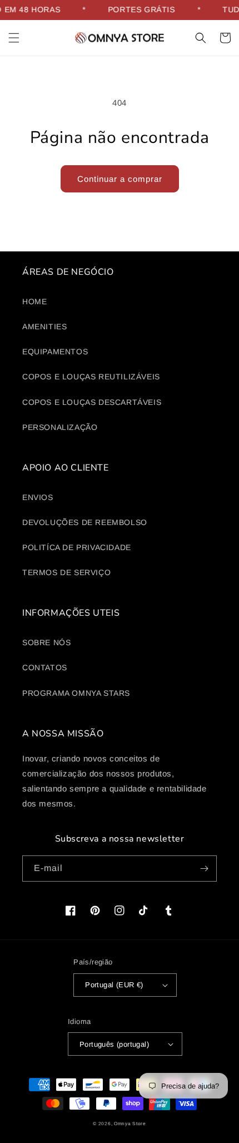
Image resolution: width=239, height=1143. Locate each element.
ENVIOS (37, 497)
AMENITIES (44, 326)
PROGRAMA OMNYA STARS (76, 693)
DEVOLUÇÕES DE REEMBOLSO (84, 522)
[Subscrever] (204, 868)
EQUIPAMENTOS (55, 351)
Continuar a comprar (119, 179)
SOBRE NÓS (46, 642)
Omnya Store (130, 1123)
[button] (14, 38)
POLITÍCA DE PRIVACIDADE (76, 547)
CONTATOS (44, 667)
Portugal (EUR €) (114, 985)
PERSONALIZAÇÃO (59, 427)
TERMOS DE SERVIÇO (66, 572)
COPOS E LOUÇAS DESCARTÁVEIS (91, 402)
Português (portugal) (114, 1044)
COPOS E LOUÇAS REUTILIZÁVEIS (91, 376)
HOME (34, 301)
